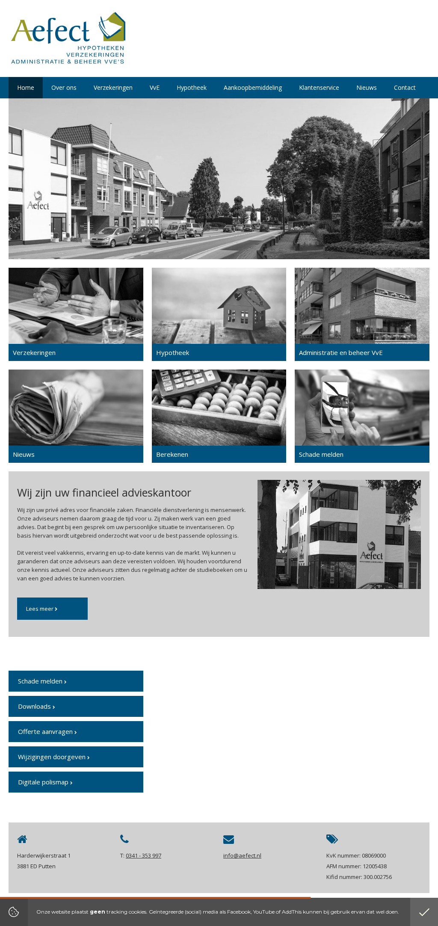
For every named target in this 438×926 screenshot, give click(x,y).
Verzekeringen (113, 87)
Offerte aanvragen (46, 731)
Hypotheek (192, 87)
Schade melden (41, 681)
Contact (405, 87)
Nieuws (366, 87)
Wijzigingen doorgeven (52, 756)
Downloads (35, 706)
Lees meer (40, 608)
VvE (155, 87)
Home (25, 87)
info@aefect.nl (242, 855)
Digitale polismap (44, 782)
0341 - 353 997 (143, 855)
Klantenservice (319, 87)
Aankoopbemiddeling (253, 87)
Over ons (64, 87)
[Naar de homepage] (68, 41)
